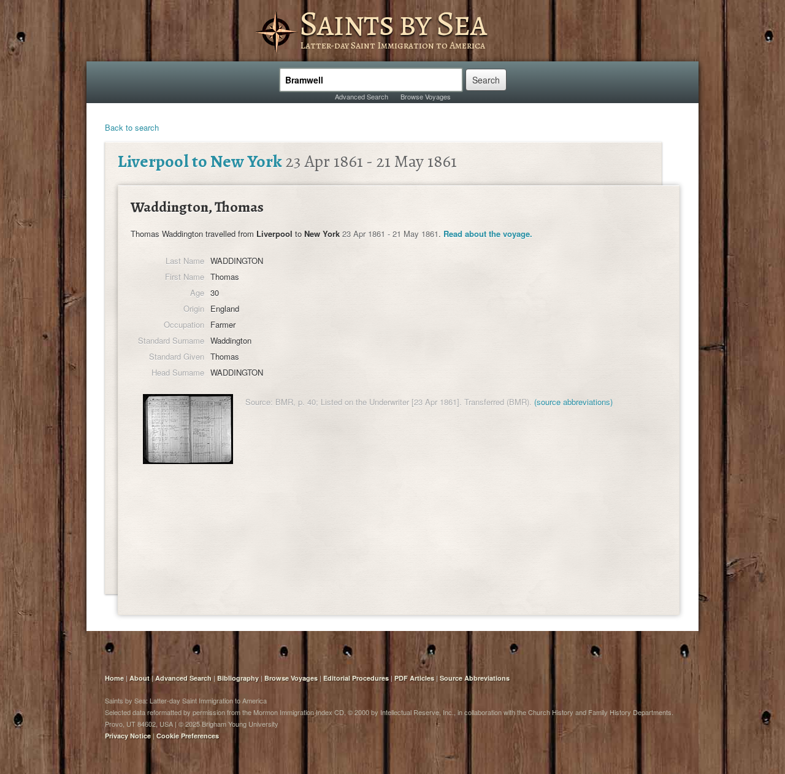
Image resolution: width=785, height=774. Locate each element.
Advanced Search (361, 96)
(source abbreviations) (573, 402)
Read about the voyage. (487, 233)
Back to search (132, 127)
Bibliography (238, 678)
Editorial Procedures (356, 678)
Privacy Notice (128, 735)
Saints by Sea (392, 23)
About (139, 678)
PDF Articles (414, 678)
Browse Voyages (425, 96)
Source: (259, 402)
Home (114, 678)
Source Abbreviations (475, 678)
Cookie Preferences (187, 735)
